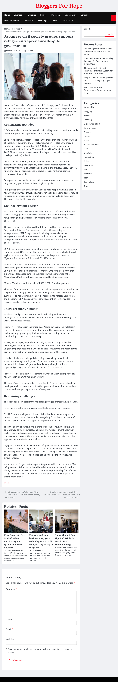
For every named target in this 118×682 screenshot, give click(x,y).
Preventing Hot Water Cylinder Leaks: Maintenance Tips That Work (98, 52)
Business (18, 15)
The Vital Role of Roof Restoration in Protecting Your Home (97, 90)
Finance (87, 132)
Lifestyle (29, 20)
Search (87, 29)
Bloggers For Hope (59, 6)
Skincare (88, 173)
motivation (89, 157)
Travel (86, 186)
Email (9, 629)
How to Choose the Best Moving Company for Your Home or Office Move (98, 61)
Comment (11, 589)
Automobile (89, 107)
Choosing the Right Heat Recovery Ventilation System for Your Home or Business (98, 71)
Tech (86, 178)
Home (7, 15)
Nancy (30, 51)
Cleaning (88, 120)
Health (87, 140)
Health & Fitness (11, 20)
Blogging (32, 15)
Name (9, 619)
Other (54, 20)
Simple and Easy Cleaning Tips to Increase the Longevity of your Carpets (98, 81)
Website (10, 639)
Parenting (55, 15)
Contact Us (68, 20)
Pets (86, 169)
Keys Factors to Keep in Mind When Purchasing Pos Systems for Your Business (15, 541)
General (84, 15)
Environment (70, 15)
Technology (42, 20)
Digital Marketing (92, 124)
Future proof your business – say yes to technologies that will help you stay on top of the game (41, 541)
